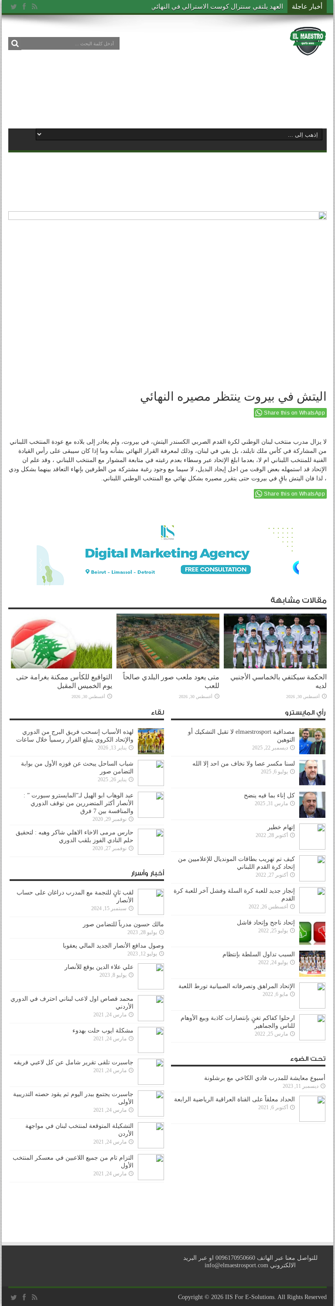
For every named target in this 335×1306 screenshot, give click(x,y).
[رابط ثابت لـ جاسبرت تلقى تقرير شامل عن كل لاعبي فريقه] (151, 1083)
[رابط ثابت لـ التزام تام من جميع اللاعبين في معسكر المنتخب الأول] (151, 1178)
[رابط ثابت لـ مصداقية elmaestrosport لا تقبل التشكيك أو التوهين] (312, 752)
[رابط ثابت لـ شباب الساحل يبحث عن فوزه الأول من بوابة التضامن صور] (151, 784)
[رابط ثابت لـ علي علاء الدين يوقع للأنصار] (151, 987)
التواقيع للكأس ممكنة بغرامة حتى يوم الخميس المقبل (64, 681)
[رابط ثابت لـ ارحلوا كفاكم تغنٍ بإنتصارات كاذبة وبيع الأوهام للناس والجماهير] (312, 1038)
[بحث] (14, 43)
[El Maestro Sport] (308, 50)
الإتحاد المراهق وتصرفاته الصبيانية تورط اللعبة (236, 986)
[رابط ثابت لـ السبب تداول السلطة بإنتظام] (312, 975)
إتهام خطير (281, 827)
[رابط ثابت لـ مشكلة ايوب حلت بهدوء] (151, 1051)
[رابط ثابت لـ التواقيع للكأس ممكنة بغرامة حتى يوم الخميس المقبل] (60, 666)
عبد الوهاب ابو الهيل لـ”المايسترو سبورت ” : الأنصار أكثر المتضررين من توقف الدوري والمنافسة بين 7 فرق (78, 803)
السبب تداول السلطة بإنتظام (258, 954)
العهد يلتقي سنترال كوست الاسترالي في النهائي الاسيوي (205, 6)
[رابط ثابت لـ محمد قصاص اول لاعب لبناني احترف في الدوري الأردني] (151, 1019)
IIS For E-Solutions (249, 1297)
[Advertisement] (167, 92)
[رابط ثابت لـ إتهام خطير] (312, 847)
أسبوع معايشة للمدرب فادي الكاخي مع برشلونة (262, 1078)
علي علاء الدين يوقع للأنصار (99, 967)
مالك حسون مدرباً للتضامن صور (123, 924)
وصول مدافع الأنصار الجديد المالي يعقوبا (113, 945)
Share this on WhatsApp (294, 413)
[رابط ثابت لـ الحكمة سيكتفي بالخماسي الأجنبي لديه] (275, 666)
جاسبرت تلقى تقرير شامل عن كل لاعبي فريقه (73, 1062)
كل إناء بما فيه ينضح (269, 795)
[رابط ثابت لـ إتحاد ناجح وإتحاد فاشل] (312, 943)
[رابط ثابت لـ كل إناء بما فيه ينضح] (312, 816)
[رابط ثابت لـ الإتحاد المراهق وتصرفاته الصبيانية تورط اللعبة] (312, 1006)
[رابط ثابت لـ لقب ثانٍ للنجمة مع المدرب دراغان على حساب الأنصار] (151, 913)
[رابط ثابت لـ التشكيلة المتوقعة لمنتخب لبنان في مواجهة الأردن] (151, 1146)
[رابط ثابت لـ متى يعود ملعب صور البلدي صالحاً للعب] (167, 666)
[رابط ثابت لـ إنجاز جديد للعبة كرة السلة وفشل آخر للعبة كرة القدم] (312, 911)
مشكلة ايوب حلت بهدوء (102, 1030)
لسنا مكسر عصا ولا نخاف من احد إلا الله (243, 763)
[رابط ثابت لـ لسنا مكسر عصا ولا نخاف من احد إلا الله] (312, 784)
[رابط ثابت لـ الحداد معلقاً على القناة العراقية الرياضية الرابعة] (312, 1120)
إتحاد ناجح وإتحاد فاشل (266, 922)
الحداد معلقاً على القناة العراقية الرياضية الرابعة (234, 1099)
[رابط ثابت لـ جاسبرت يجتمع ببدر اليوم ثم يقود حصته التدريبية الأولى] (151, 1114)
